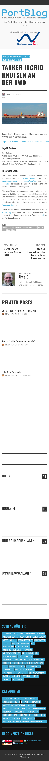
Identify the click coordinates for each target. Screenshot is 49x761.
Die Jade (8, 475)
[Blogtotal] (7, 744)
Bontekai (41, 633)
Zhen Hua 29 (17, 679)
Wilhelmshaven (29, 178)
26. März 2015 (23, 345)
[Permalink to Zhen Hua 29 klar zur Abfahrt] (18, 495)
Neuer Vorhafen (25, 656)
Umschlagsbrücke (29, 676)
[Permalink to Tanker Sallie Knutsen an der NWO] (8, 349)
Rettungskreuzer (17, 666)
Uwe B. (8, 94)
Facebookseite (7, 205)
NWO (35, 227)
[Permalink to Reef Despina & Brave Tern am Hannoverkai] (7, 561)
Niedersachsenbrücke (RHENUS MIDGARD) (20, 711)
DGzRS (5, 640)
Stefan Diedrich (11, 314)
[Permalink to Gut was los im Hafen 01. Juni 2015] (24, 330)
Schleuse (30, 669)
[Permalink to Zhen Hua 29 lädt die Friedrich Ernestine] (31, 496)
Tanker (40, 227)
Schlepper (19, 669)
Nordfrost (7, 662)
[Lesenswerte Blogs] (32, 741)
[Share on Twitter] (31, 94)
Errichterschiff (25, 640)
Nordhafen (18, 662)
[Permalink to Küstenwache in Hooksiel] (31, 529)
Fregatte (7, 643)
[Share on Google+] (36, 94)
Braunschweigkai (10, 636)
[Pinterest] (39, 2)
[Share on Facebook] (27, 94)
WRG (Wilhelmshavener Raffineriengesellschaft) (24, 721)
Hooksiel (5, 184)
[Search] (5, 2)
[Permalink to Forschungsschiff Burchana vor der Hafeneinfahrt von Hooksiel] (7, 526)
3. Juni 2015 (22, 314)
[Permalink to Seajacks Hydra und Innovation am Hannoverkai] (31, 561)
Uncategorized (28, 718)
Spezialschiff (9, 672)
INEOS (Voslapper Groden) (14, 708)
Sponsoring (6, 213)
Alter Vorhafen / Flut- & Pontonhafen (20, 698)
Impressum (40, 754)
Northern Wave (31, 662)
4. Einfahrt (7, 633)
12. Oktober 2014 (24, 375)
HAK (32, 643)
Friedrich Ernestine (21, 643)
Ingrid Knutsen (8, 227)
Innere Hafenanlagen (18, 540)
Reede (5, 666)
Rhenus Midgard (33, 666)
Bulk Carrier (25, 636)
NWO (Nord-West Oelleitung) (16, 56)
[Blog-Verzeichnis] (7, 741)
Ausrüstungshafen (26, 633)
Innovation (27, 649)
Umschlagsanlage (9, 230)
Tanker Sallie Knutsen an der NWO (18, 341)
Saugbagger (8, 669)
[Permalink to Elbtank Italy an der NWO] (30, 591)
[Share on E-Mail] (45, 94)
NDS (36, 653)
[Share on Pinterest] (40, 94)
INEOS (27, 646)
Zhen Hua (7, 679)
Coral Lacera (39, 636)
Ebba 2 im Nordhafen (12, 372)
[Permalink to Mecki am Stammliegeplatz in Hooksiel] (16, 526)
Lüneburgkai (28, 653)
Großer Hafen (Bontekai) (14, 705)
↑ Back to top (24, 757)
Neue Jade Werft (10, 656)
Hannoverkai (8, 646)
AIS (15, 633)
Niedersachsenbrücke (12, 659)
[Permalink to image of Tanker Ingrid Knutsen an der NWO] (24, 113)
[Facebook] (34, 2)
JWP (19, 653)
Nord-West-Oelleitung (23, 227)
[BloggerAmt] (20, 744)
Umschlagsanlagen (12, 59)
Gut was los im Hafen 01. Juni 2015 (19, 310)
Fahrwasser (39, 640)
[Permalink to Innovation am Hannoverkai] (18, 561)
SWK (18, 672)
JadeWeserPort (30, 181)
